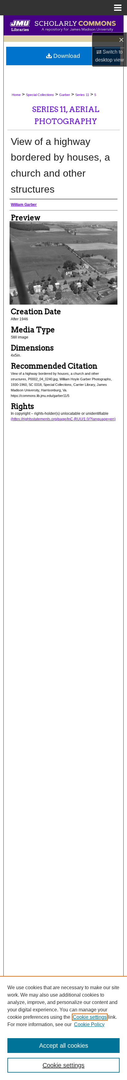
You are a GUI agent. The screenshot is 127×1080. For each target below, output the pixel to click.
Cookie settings (90, 1017)
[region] (63, 1028)
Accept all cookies (63, 1045)
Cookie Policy (89, 1024)
